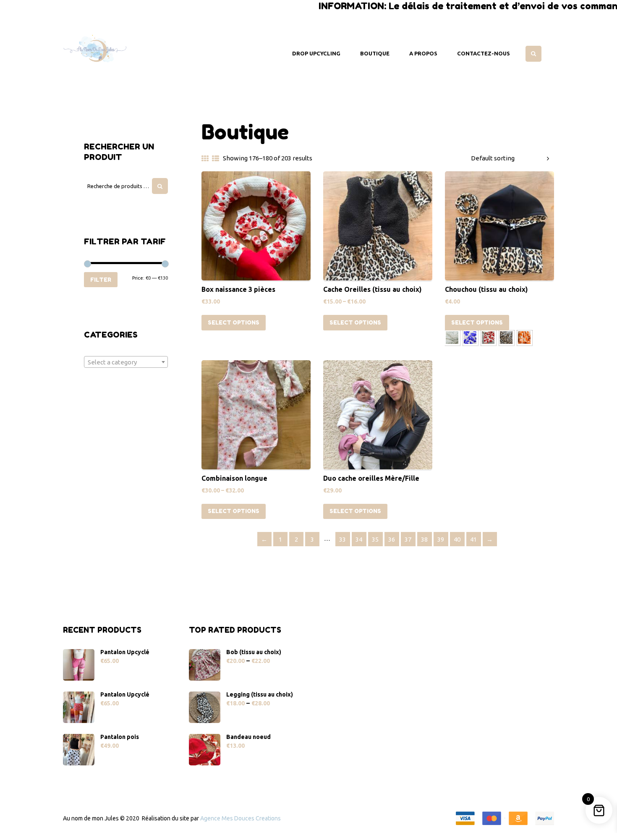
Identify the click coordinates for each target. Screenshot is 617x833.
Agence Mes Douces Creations (240, 818)
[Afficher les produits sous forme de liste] (215, 158)
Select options (233, 322)
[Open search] (533, 54)
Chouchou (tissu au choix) (486, 289)
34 (359, 539)
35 (375, 539)
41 (473, 539)
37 (408, 539)
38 (424, 539)
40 (457, 539)
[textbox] (125, 362)
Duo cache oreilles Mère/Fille (371, 478)
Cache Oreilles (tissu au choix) (372, 289)
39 (440, 539)
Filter (100, 279)
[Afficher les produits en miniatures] (205, 158)
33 (342, 539)
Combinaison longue (234, 478)
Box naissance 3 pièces (238, 289)
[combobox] (126, 362)
